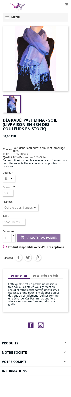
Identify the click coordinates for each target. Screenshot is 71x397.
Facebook (30, 325)
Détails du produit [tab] (45, 275)
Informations (14, 371)
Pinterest (37, 257)
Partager (18, 257)
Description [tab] (19, 275)
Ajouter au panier (39, 237)
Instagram (41, 325)
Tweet (27, 257)
